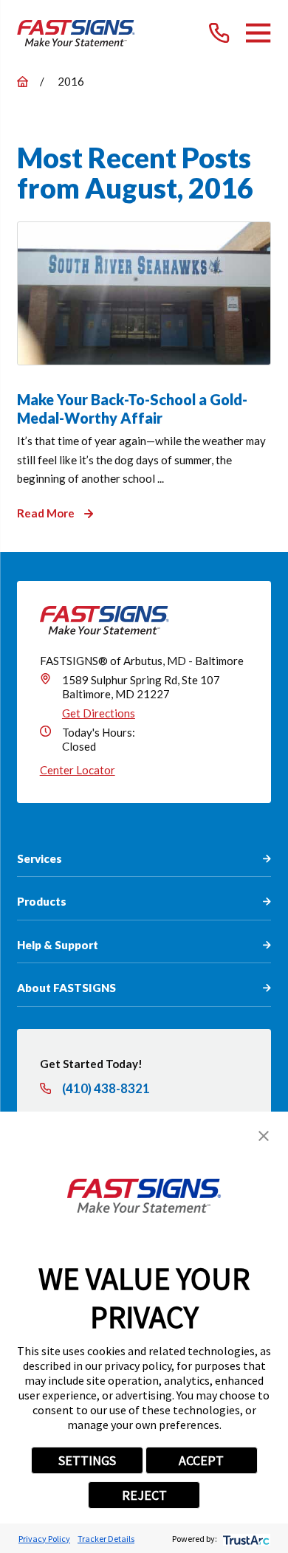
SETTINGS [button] (87, 1460)
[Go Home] (22, 81)
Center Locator (77, 769)
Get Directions (98, 713)
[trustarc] (244, 1538)
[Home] (76, 33)
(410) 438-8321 (106, 1089)
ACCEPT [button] (201, 1460)
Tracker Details (106, 1538)
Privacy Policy (44, 1538)
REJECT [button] (144, 1495)
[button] (263, 1136)
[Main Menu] (258, 33)
